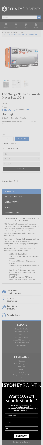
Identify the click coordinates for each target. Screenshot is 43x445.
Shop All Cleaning (21, 337)
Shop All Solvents (21, 329)
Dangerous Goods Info (21, 375)
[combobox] (19, 17)
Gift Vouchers (22, 345)
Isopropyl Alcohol (21, 332)
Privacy (21, 380)
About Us (21, 361)
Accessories (12, 32)
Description (9, 191)
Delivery (21, 369)
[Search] (39, 17)
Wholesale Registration (21, 364)
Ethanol (21, 334)
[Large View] (6, 85)
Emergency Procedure (14, 197)
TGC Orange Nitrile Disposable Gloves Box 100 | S (21, 35)
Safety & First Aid (12, 202)
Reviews (8, 212)
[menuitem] (14, 181)
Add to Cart (22, 139)
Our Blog (21, 366)
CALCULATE (21, 169)
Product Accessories (21, 343)
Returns (21, 372)
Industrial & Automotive (21, 340)
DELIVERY (8, 207)
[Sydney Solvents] (21, 8)
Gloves (21, 32)
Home (4, 32)
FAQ (21, 378)
